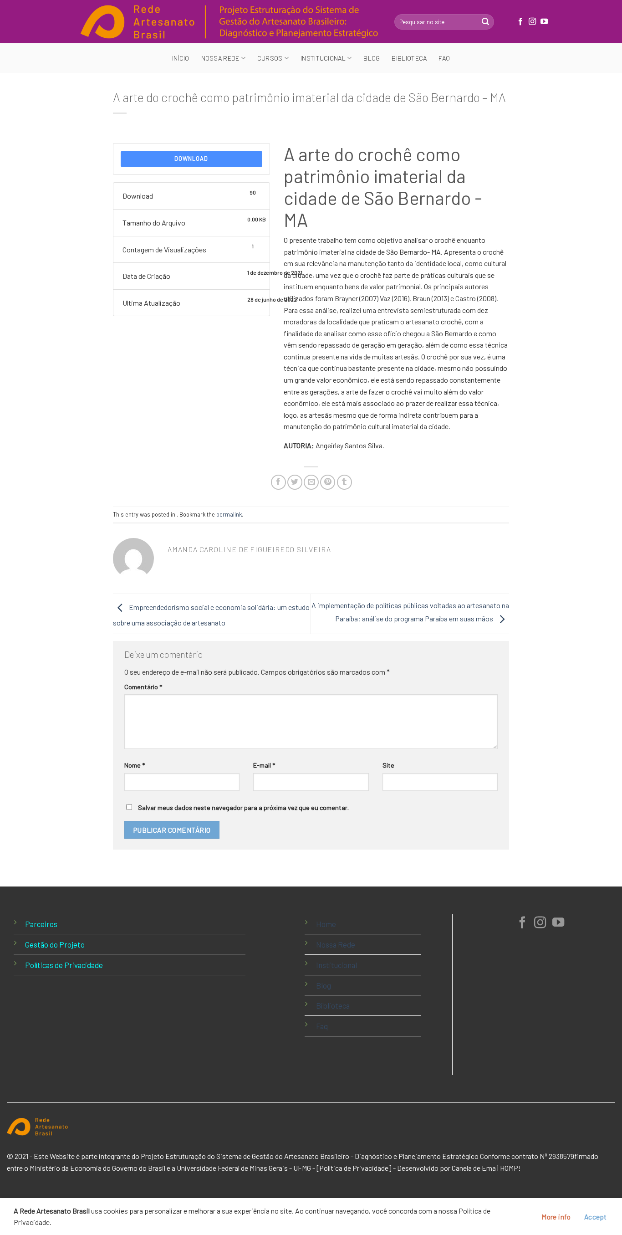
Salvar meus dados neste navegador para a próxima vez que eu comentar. (243, 807)
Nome (134, 765)
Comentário (143, 687)
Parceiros (41, 923)
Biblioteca (409, 58)
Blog (371, 58)
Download (191, 158)
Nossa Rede (335, 944)
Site (388, 765)
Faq (444, 58)
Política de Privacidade (353, 1167)
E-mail (264, 765)
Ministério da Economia (66, 1167)
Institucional (336, 964)
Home (326, 923)
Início (180, 58)
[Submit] (485, 22)
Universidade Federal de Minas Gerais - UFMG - (246, 1167)
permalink (229, 514)
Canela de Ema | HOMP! (486, 1167)
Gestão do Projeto (55, 944)
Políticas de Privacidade (64, 964)
